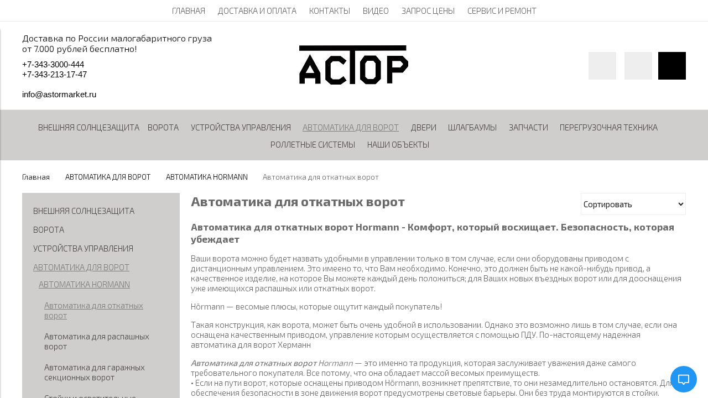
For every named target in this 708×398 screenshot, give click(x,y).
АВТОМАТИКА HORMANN (207, 176)
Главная (36, 176)
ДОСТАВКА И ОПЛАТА (257, 10)
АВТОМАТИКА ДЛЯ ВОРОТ (107, 176)
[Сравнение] (638, 66)
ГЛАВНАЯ (188, 10)
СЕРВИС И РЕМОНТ (502, 10)
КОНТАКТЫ (329, 10)
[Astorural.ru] (353, 81)
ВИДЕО (376, 10)
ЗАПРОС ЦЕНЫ (428, 10)
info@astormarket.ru (59, 94)
